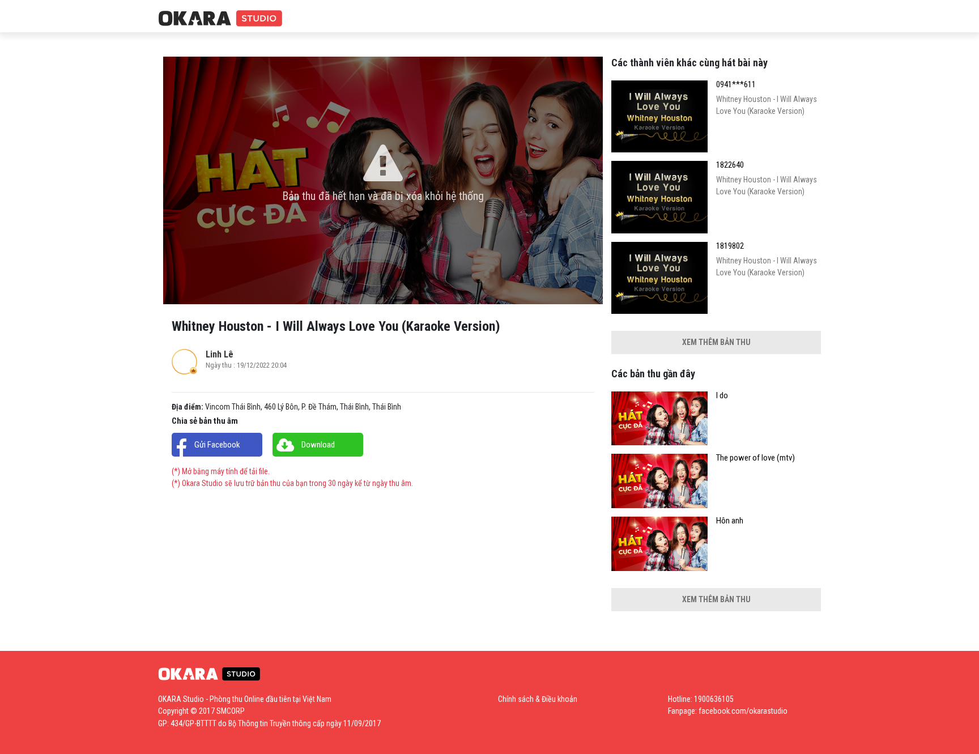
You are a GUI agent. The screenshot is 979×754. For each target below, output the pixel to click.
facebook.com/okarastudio (743, 710)
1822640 (730, 165)
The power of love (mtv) (755, 458)
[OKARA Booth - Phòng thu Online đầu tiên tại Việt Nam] (220, 19)
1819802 (730, 246)
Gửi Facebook (217, 445)
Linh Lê (219, 354)
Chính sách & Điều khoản (537, 699)
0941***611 (736, 84)
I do (722, 395)
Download (318, 445)
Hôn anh (729, 521)
